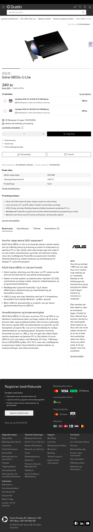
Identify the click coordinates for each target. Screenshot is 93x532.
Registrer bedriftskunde (19, 413)
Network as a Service (34, 449)
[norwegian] (60, 426)
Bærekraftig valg (78, 449)
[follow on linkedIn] (81, 523)
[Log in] (84, 6)
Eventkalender (8, 492)
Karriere (74, 445)
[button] (75, 6)
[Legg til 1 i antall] (43, 134)
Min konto (51, 449)
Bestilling (51, 438)
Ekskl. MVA (6, 88)
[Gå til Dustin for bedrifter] (15, 6)
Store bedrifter (77, 459)
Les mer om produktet (10, 221)
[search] (83, 12)
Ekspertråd (7, 495)
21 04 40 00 (21, 423)
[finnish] (71, 426)
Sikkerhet (29, 460)
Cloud (27, 453)
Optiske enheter (44, 19)
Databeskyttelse (32, 456)
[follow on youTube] (87, 523)
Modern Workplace (33, 445)
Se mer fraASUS (77, 356)
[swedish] (55, 426)
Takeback (29, 470)
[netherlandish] (76, 426)
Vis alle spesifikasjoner (11, 189)
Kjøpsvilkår (7, 438)
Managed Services (33, 438)
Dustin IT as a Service (34, 442)
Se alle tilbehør (85, 94)
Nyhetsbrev (7, 484)
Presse (73, 438)
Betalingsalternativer (11, 442)
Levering (51, 442)
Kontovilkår (7, 453)
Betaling (51, 453)
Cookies (5, 463)
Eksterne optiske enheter (64, 19)
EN (7, 418)
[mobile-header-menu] (3, 6)
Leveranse (6, 445)
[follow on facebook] (76, 523)
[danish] (66, 426)
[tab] (8, 228)
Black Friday (7, 499)
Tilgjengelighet (9, 466)
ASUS (6, 73)
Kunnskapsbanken (10, 488)
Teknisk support (54, 456)
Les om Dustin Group (79, 442)
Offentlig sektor (77, 463)
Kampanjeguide (9, 470)
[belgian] (82, 426)
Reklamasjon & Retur (56, 445)
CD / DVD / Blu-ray (28, 19)
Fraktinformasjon (9, 449)
